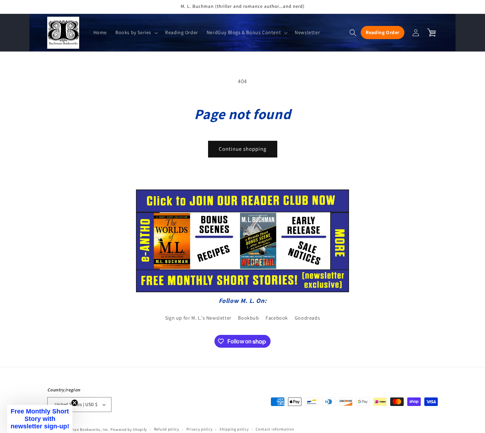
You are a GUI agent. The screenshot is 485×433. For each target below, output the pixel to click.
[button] (136, 32)
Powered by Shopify (128, 429)
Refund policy (166, 429)
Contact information (275, 429)
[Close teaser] (74, 402)
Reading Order (382, 32)
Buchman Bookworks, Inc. (86, 429)
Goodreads (307, 318)
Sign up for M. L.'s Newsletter (198, 318)
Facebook (277, 318)
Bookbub (248, 318)
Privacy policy (199, 429)
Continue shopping (243, 148)
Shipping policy (234, 429)
